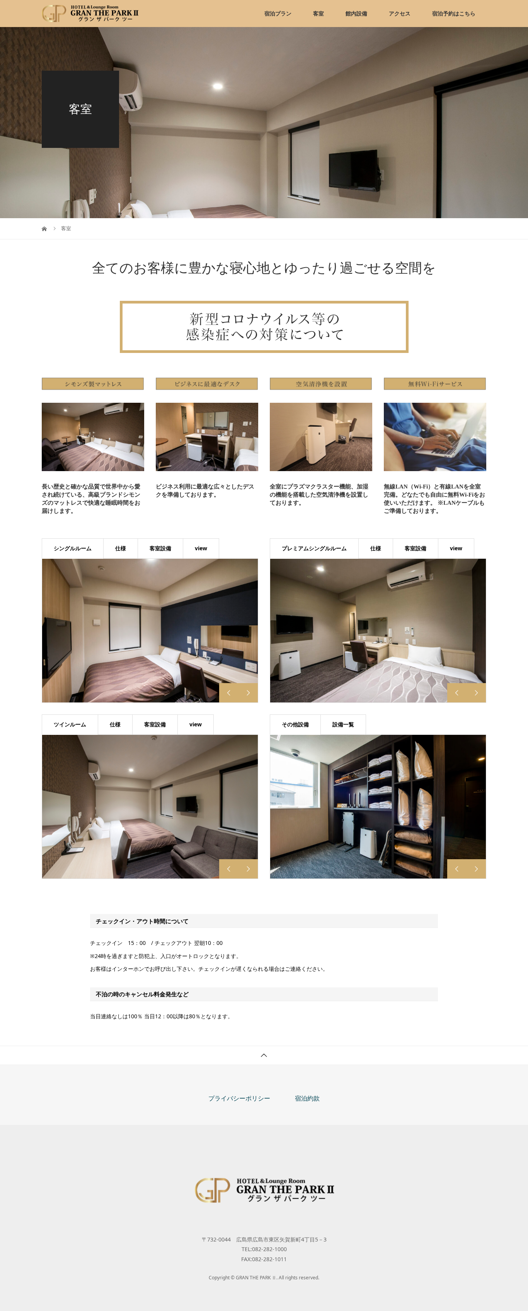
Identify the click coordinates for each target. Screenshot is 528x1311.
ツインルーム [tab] (70, 724)
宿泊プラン (277, 13)
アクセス (399, 13)
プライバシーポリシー (239, 1098)
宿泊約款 (307, 1098)
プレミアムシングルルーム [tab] (314, 548)
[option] (150, 631)
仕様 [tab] (120, 548)
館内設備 (356, 13)
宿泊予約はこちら (453, 13)
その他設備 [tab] (295, 724)
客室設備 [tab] (160, 548)
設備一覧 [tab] (343, 724)
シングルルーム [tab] (73, 548)
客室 (318, 13)
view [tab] (201, 548)
